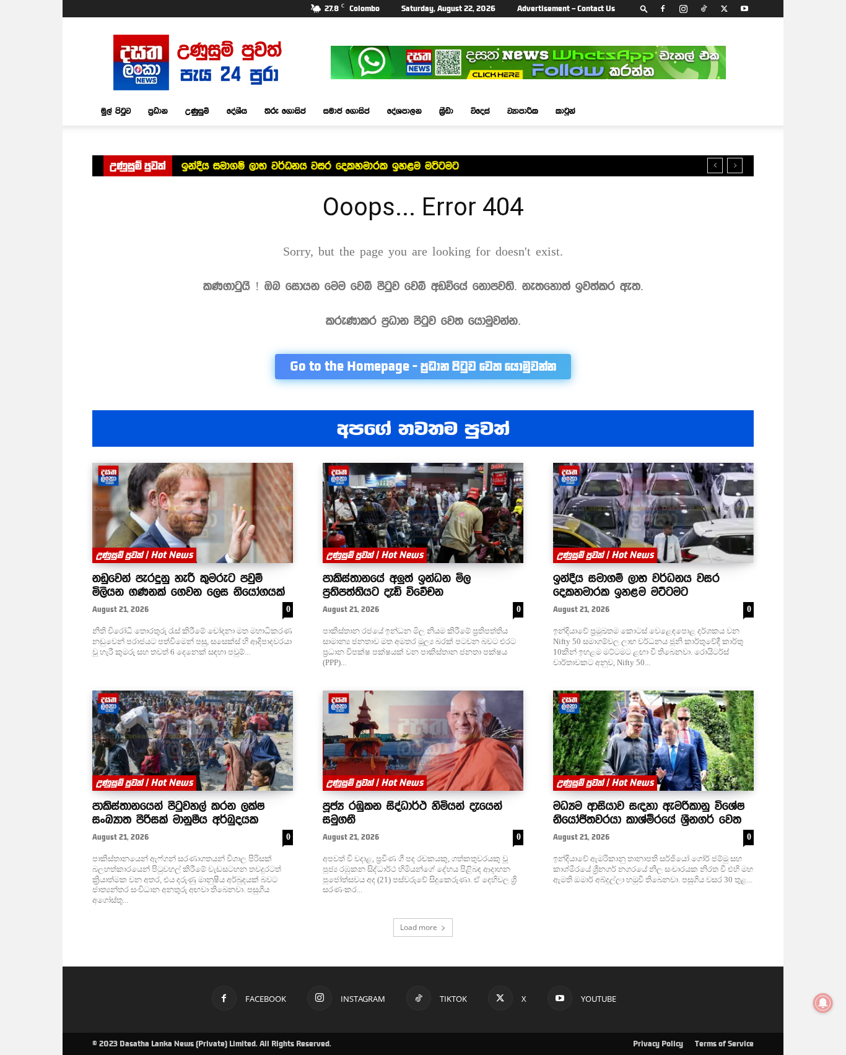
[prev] (715, 165)
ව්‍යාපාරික (522, 111)
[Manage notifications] (823, 1003)
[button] (644, 8)
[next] (735, 165)
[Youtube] (744, 8)
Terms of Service (724, 1044)
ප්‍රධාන (158, 111)
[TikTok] (703, 8)
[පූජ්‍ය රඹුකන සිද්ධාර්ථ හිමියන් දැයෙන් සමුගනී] (423, 741)
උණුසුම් (197, 111)
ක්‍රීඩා (446, 111)
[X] (724, 8)
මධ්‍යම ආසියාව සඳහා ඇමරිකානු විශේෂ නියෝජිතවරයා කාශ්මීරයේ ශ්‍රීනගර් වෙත (648, 812)
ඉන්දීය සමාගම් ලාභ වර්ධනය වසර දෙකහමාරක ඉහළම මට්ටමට (320, 166)
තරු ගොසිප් (285, 111)
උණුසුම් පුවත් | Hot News (144, 555)
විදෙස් (480, 111)
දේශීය (237, 111)
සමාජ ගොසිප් (346, 111)
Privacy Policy (658, 1044)
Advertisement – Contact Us (566, 9)
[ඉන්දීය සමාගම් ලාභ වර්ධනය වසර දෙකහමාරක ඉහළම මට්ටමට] (653, 513)
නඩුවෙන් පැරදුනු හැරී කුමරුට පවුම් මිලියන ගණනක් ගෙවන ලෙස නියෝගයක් (188, 584)
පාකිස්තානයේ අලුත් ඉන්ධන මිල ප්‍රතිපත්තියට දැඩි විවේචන (397, 584)
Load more (418, 927)
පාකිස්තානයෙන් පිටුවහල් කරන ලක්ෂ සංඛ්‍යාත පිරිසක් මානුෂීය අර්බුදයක (178, 812)
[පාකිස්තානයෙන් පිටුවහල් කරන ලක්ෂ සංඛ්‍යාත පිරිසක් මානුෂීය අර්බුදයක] (192, 741)
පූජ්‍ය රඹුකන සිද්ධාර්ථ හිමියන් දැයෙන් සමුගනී (412, 812)
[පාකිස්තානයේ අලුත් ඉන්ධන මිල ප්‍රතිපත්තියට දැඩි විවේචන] (423, 513)
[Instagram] (683, 8)
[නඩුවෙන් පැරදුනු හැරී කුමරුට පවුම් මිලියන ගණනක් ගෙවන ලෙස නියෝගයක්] (192, 513)
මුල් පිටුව (116, 111)
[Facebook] (662, 8)
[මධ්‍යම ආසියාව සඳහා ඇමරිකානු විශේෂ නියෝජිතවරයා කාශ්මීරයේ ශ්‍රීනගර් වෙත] (653, 741)
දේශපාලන (404, 111)
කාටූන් (565, 111)
